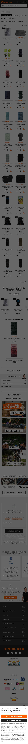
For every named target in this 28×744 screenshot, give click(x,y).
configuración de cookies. (9, 711)
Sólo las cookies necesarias (14, 720)
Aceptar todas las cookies (13, 716)
